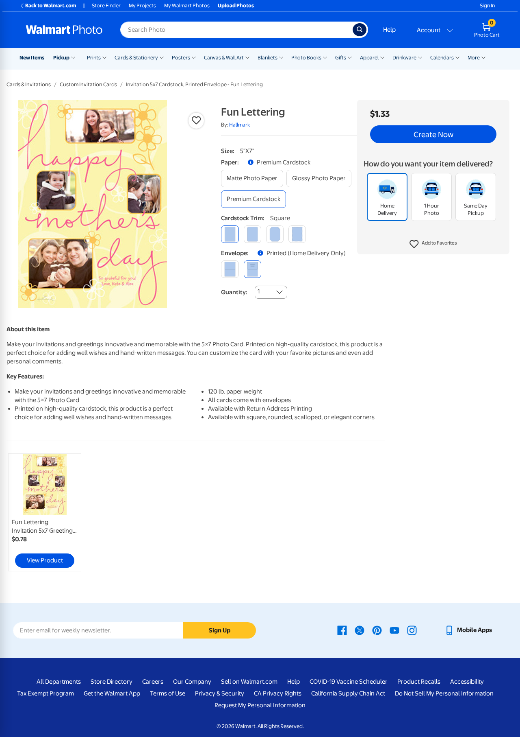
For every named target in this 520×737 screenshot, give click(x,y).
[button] (433, 244)
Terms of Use (167, 693)
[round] (252, 234)
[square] (229, 234)
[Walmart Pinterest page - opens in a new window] (377, 630)
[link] (45, 512)
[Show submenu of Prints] (104, 57)
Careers (152, 681)
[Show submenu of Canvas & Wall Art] (247, 57)
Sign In (487, 5)
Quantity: (234, 292)
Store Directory (111, 681)
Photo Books (306, 58)
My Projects (142, 5)
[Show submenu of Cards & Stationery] (161, 57)
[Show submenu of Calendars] (457, 57)
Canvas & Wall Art (224, 58)
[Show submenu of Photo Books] (325, 57)
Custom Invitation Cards (88, 84)
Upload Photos (236, 5)
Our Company (192, 681)
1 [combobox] (259, 291)
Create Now (433, 134)
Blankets (267, 58)
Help (389, 29)
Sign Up (219, 630)
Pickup (61, 58)
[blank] (229, 269)
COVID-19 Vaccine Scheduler (349, 681)
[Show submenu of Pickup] (75, 57)
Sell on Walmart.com (249, 681)
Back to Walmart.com (50, 5)
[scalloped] (297, 234)
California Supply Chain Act (348, 693)
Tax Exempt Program (45, 693)
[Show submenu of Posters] (193, 57)
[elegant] (275, 234)
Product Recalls (418, 681)
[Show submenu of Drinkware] (420, 57)
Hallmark (239, 125)
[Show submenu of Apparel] (382, 57)
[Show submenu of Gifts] (349, 57)
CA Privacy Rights (277, 693)
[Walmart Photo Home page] (64, 29)
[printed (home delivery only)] (252, 269)
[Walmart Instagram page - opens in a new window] (412, 630)
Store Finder (106, 5)
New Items (32, 58)
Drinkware (404, 58)
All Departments (59, 681)
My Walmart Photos (187, 5)
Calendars (442, 58)
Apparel (369, 58)
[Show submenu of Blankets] (281, 57)
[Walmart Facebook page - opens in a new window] (342, 630)
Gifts (340, 58)
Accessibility (467, 681)
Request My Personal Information (260, 705)
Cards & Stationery (136, 58)
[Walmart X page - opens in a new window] (359, 630)
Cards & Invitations (28, 84)
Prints (94, 58)
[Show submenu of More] (483, 57)
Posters (181, 58)
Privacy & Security (219, 693)
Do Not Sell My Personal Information (444, 693)
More (474, 58)
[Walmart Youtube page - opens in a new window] (394, 630)
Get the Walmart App (112, 693)
